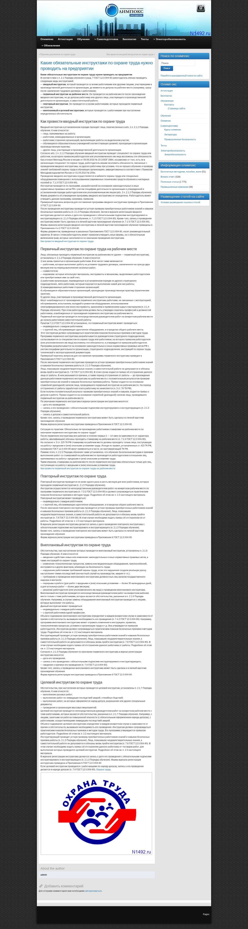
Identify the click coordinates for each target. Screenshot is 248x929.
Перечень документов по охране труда (57, 54)
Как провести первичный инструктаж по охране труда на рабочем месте (77, 468)
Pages (206, 914)
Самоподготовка (169, 126)
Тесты (164, 145)
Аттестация (167, 90)
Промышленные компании (174, 187)
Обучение (166, 115)
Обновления (167, 101)
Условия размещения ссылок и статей (180, 202)
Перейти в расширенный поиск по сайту (181, 75)
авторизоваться (93, 891)
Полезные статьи (170, 182)
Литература (170, 134)
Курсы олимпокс (172, 129)
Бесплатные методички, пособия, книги (181, 171)
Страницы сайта (176, 108)
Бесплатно (166, 96)
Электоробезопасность (173, 150)
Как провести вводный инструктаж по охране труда (130, 54)
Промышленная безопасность (180, 139)
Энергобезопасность (175, 154)
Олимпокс (166, 121)
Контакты (169, 104)
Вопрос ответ (168, 177)
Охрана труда (103, 769)
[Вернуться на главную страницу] (124, 18)
